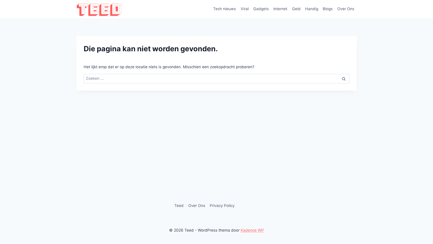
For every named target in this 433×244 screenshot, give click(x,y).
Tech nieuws (224, 9)
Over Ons (345, 9)
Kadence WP (252, 230)
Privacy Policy (222, 205)
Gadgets (261, 9)
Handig (311, 9)
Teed (179, 205)
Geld (296, 9)
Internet (280, 9)
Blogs (328, 9)
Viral (245, 9)
